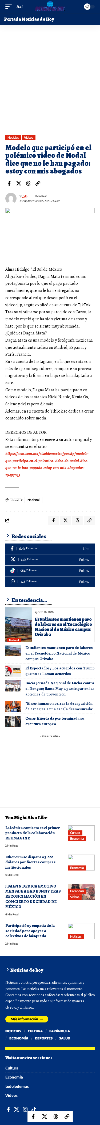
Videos (28, 137)
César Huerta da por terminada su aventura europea (54, 721)
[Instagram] (25, 1109)
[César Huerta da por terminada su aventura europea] (13, 721)
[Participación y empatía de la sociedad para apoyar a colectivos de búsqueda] (81, 931)
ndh (25, 196)
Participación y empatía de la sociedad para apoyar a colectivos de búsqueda (30, 931)
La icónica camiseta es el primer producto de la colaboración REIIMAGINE (32, 833)
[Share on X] (18, 183)
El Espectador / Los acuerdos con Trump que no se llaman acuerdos (60, 670)
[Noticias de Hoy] (50, 6)
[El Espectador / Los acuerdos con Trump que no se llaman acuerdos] (13, 671)
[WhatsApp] (50, 581)
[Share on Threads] (28, 183)
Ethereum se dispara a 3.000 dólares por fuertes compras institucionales (30, 862)
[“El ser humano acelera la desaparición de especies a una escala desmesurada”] (13, 706)
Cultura (75, 833)
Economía (77, 838)
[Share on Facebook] (9, 183)
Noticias (13, 137)
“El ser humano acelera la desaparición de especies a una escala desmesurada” (59, 706)
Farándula (77, 891)
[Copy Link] (38, 183)
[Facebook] (50, 549)
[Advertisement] (50, 82)
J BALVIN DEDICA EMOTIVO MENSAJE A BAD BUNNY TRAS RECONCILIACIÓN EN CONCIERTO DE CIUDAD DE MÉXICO (33, 897)
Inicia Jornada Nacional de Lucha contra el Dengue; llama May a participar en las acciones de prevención (59, 688)
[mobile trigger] (9, 6)
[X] (50, 559)
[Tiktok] (50, 571)
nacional (33, 500)
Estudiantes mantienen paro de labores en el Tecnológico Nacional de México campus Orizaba (63, 627)
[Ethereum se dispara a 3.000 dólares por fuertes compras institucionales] (81, 863)
